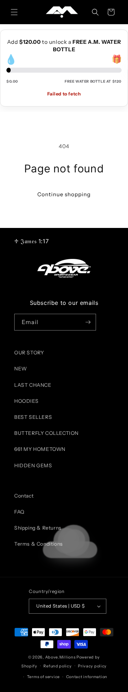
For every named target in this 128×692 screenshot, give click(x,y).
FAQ (19, 512)
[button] (14, 12)
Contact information (86, 676)
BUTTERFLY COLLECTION (46, 433)
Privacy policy (92, 666)
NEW (20, 368)
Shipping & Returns (38, 528)
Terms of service (43, 676)
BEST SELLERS (33, 417)
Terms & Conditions (38, 544)
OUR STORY (29, 352)
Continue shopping (64, 194)
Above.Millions (60, 657)
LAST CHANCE (33, 385)
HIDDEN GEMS (33, 465)
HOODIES (26, 401)
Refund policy (57, 666)
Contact (23, 496)
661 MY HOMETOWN (39, 449)
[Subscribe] (88, 322)
